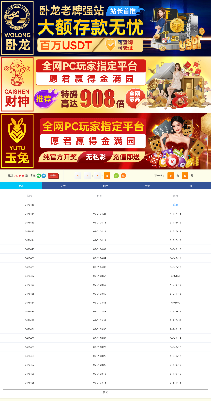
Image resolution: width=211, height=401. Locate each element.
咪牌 (53, 175)
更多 (105, 392)
